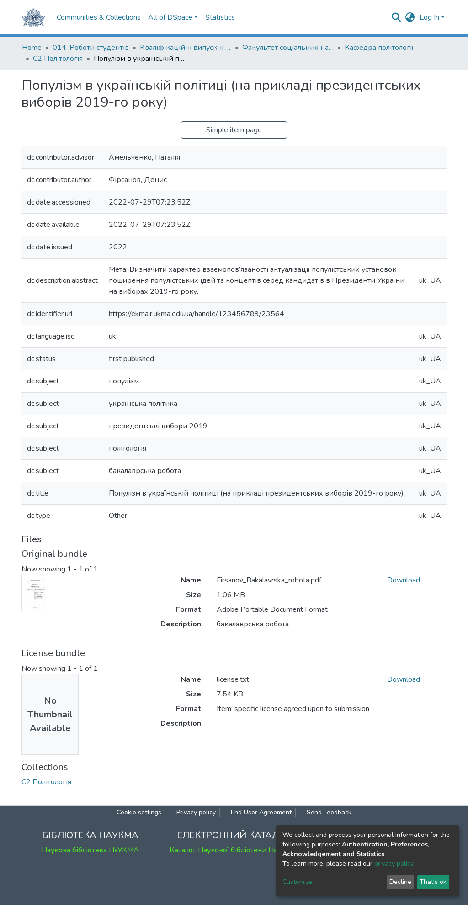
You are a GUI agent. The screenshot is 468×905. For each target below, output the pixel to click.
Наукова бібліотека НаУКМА (90, 850)
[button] (410, 17)
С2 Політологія (58, 59)
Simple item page (234, 130)
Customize (297, 882)
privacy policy (393, 863)
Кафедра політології (379, 48)
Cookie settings (139, 812)
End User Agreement (261, 812)
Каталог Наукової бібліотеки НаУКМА (234, 850)
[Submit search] (396, 17)
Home (32, 48)
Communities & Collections (99, 17)
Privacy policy (196, 812)
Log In (429, 17)
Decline (400, 882)
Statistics (220, 17)
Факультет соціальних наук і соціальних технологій (288, 48)
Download (403, 580)
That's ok (433, 882)
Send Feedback (329, 812)
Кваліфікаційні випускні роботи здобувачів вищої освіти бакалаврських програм (185, 48)
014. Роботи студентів (91, 48)
